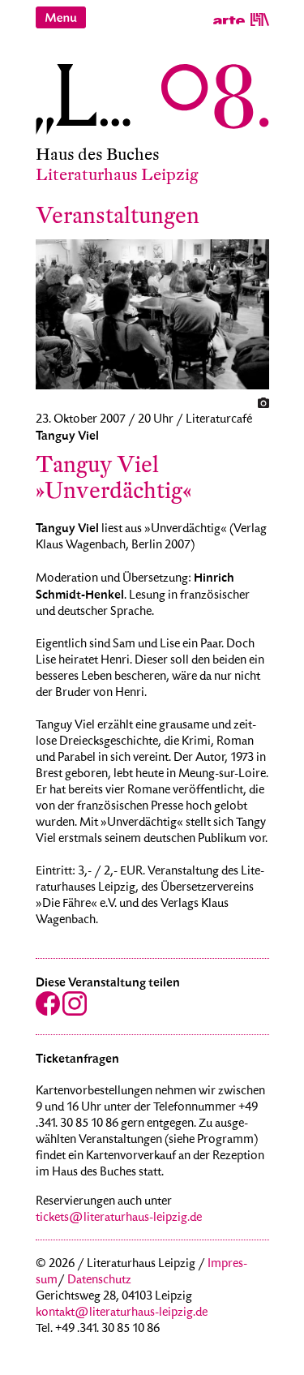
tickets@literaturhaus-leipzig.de (119, 1218)
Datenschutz (99, 1280)
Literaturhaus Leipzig (117, 175)
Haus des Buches (98, 154)
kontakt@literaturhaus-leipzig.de (122, 1313)
